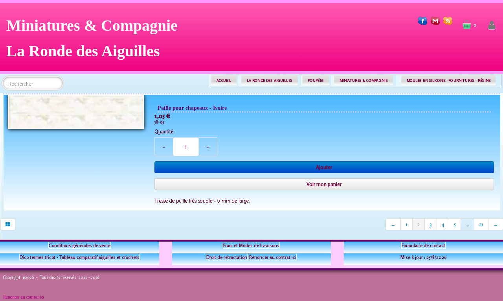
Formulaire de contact (423, 245)
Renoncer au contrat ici (272, 257)
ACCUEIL (224, 80)
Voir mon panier (324, 184)
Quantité (163, 131)
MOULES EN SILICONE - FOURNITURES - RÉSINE (448, 80)
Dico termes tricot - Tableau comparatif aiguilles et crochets (80, 257)
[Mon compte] (491, 25)
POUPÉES (316, 80)
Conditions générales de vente (79, 245)
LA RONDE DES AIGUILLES (270, 80)
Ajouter (324, 167)
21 (481, 224)
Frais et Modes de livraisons (251, 245)
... (467, 224)
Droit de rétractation (226, 257)
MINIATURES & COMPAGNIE (363, 80)
